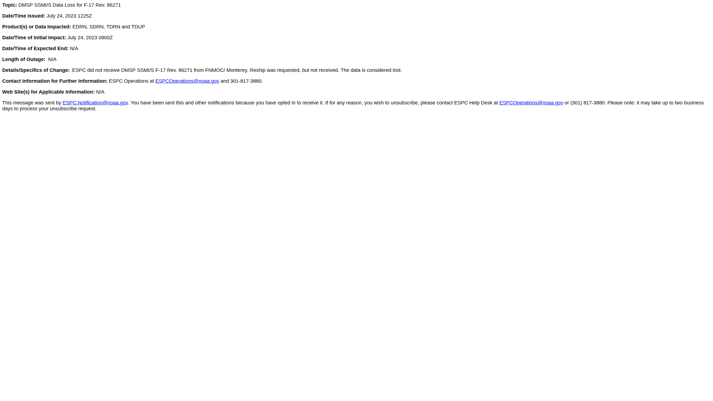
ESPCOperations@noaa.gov (187, 81)
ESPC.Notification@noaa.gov (95, 103)
